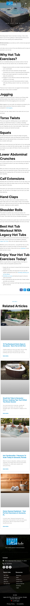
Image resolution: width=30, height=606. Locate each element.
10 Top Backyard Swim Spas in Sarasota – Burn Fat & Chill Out (14, 345)
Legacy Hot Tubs (4, 241)
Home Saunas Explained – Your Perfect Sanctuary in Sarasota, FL (14, 513)
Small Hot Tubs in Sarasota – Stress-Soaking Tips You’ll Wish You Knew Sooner (15, 400)
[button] (26, 3)
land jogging (9, 107)
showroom (23, 248)
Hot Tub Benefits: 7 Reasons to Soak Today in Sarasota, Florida (14, 456)
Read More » (6, 356)
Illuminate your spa (7, 276)
